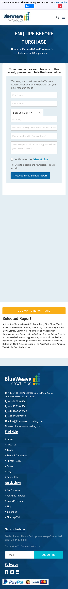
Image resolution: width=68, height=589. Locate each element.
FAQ (9, 471)
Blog (9, 506)
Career (10, 466)
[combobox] (27, 112)
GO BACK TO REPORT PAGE (34, 310)
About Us (11, 444)
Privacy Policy (60, 2)
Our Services (13, 490)
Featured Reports (16, 495)
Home (14, 49)
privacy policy (40, 159)
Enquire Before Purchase (36, 49)
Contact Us (12, 477)
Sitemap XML (14, 517)
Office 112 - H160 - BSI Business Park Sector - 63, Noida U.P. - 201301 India (29, 395)
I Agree (29, 6)
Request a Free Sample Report (30, 175)
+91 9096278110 (17, 416)
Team (10, 450)
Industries (12, 512)
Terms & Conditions (17, 455)
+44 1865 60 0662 (17, 411)
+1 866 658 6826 (17, 401)
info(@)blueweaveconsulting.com (25, 421)
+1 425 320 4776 (17, 406)
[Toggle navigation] (63, 17)
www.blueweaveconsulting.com (24, 426)
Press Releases (15, 501)
